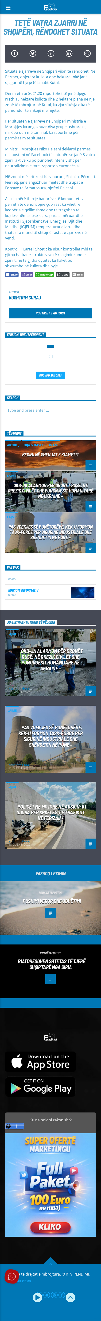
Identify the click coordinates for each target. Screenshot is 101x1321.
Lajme (11, 476)
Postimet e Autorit (50, 313)
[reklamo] (50, 1235)
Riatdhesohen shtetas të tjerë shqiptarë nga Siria (51, 964)
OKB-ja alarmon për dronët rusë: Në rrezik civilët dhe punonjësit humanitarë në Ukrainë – (50, 490)
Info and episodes (50, 375)
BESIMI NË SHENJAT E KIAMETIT (50, 454)
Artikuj (13, 445)
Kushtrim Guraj (25, 297)
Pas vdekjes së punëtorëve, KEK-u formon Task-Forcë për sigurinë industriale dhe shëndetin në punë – (50, 532)
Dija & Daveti (34, 445)
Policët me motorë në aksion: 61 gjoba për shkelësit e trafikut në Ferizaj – (51, 812)
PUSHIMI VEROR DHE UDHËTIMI (52, 901)
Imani (53, 445)
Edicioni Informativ (23, 590)
